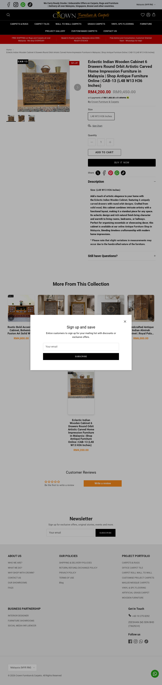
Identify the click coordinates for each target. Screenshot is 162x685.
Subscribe (81, 356)
